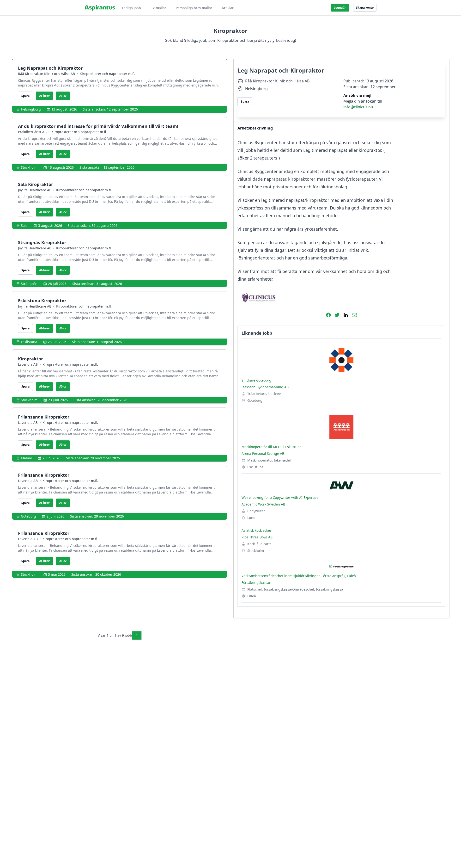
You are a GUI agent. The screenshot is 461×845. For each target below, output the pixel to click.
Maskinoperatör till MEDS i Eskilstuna (272, 446)
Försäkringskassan (256, 582)
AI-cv (63, 96)
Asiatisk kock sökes (257, 530)
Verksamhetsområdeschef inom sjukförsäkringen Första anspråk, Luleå (299, 576)
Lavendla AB (28, 364)
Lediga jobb (131, 8)
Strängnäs (29, 283)
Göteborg (28, 516)
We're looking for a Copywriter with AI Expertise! (280, 497)
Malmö (26, 458)
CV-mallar (158, 8)
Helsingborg (31, 109)
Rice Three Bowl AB (257, 537)
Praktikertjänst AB (32, 132)
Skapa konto (365, 8)
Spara (25, 96)
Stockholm (29, 167)
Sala (24, 225)
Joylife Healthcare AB (34, 190)
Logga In (340, 8)
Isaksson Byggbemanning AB (265, 387)
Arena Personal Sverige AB (263, 453)
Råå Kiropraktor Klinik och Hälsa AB (46, 73)
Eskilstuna (29, 341)
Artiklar (228, 8)
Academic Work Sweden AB (263, 504)
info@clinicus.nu (358, 107)
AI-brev (44, 96)
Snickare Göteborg (256, 380)
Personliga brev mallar (194, 8)
